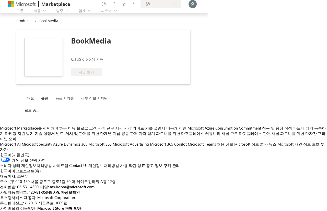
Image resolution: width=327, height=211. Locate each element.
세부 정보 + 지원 (94, 98)
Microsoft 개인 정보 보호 (298, 144)
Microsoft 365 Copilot (168, 144)
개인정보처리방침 (103, 165)
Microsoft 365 (100, 144)
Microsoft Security (37, 144)
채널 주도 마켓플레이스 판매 (246, 133)
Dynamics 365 (75, 144)
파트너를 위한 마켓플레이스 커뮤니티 (188, 133)
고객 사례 (97, 128)
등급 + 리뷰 (64, 98)
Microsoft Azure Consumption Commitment (225, 128)
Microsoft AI (10, 144)
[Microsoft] (22, 4)
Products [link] (23, 20)
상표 (141, 165)
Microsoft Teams (202, 144)
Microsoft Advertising (131, 144)
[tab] (32, 98)
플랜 (44, 98)
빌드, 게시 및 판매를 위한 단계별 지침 (88, 133)
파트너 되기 (303, 128)
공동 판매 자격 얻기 (138, 133)
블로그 (82, 128)
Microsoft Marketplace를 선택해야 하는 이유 (38, 128)
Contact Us (78, 165)
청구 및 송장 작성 (277, 128)
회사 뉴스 (268, 144)
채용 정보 (225, 144)
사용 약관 (128, 165)
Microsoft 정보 (246, 144)
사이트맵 (60, 165)
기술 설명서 (155, 128)
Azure (58, 144)
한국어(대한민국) (14, 154)
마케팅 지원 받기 (19, 133)
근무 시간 (115, 128)
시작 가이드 (134, 128)
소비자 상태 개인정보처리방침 (26, 165)
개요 (30, 98)
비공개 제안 (176, 128)
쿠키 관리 (172, 165)
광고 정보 (154, 165)
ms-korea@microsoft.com (72, 186)
